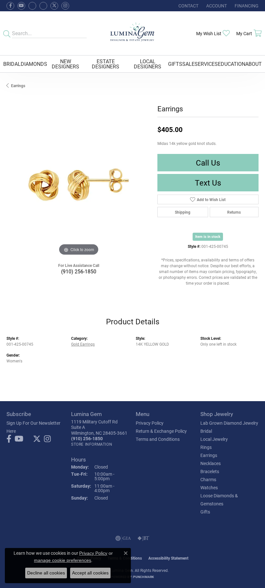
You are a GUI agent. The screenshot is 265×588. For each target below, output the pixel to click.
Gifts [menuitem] (205, 512)
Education (231, 63)
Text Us (208, 182)
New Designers (65, 64)
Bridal (12, 63)
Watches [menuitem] (209, 487)
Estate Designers (105, 64)
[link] (187, 5)
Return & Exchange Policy (161, 431)
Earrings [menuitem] (208, 455)
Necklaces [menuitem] (210, 463)
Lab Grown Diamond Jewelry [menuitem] (229, 423)
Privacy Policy (150, 423)
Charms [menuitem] (208, 479)
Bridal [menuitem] (206, 431)
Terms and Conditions (158, 439)
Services (206, 63)
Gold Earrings (83, 344)
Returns (234, 212)
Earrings (18, 85)
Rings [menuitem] (206, 447)
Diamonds (34, 63)
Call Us (208, 162)
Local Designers (147, 64)
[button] (216, 5)
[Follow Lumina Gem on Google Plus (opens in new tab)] (43, 6)
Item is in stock (207, 236)
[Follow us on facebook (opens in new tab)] (10, 6)
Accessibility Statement (168, 558)
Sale (188, 63)
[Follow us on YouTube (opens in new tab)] (21, 6)
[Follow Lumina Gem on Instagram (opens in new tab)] (65, 6)
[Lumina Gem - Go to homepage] (132, 33)
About (253, 63)
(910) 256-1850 (78, 271)
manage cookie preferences (62, 560)
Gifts (175, 63)
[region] (78, 185)
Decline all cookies (46, 572)
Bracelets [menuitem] (209, 471)
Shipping (182, 212)
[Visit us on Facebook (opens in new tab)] (32, 6)
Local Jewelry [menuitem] (214, 439)
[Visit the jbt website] (143, 538)
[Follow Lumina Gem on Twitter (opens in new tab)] (54, 6)
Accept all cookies (90, 572)
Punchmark (143, 576)
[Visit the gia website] (123, 538)
